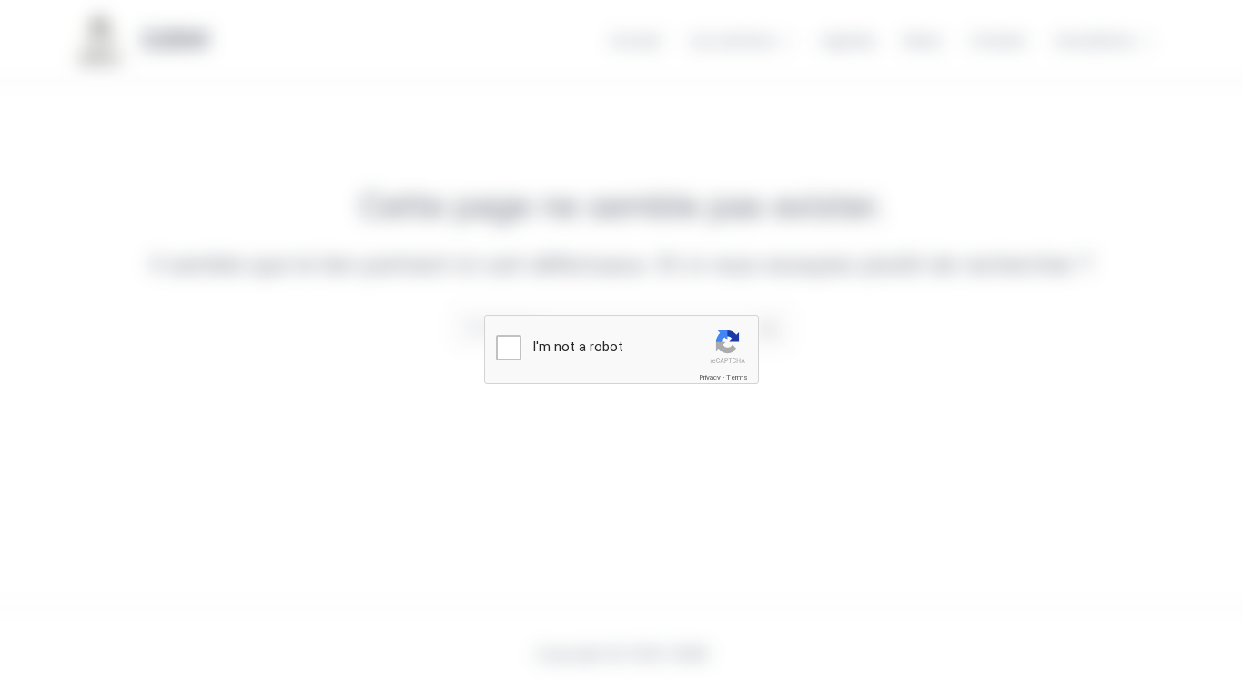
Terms (737, 377)
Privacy (710, 377)
